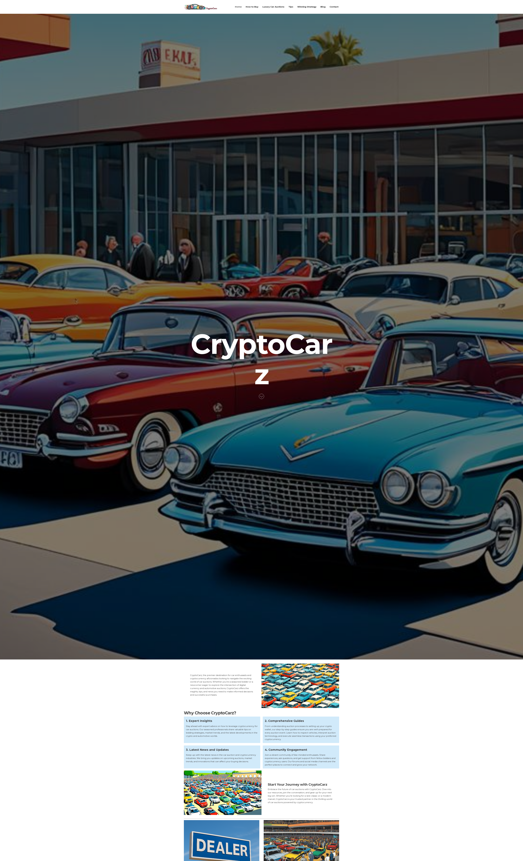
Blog (323, 6)
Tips (290, 6)
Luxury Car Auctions (273, 6)
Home (238, 6)
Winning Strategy (306, 6)
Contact (334, 6)
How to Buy (252, 6)
